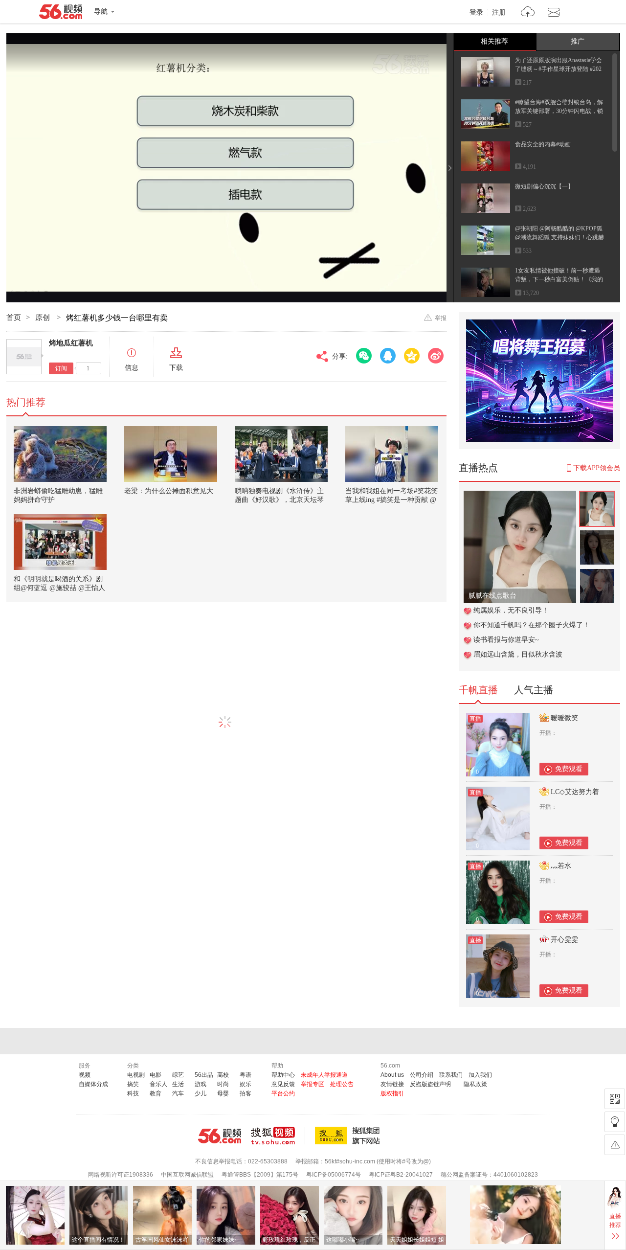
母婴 (223, 1093)
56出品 (204, 1074)
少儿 (200, 1093)
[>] (528, 13)
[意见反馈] (614, 1145)
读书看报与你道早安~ (506, 639)
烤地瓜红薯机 (71, 343)
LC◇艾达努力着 (575, 791)
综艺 (178, 1074)
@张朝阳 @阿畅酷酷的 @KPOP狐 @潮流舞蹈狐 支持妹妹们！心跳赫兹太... (559, 237)
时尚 (223, 1084)
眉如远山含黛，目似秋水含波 (517, 654)
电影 (155, 1074)
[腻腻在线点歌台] (520, 496)
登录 (476, 12)
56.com (60, 13)
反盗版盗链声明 (430, 1084)
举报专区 (312, 1084)
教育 (155, 1093)
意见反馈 (283, 1084)
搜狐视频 (278, 1135)
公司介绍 (421, 1074)
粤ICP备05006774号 (333, 1174)
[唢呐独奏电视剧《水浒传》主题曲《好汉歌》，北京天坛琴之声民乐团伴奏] (281, 454)
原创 (43, 317)
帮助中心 (283, 1074)
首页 (13, 317)
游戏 (200, 1084)
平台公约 (283, 1093)
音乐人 (158, 1084)
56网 (219, 1136)
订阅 (61, 368)
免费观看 (568, 769)
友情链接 (392, 1084)
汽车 (178, 1093)
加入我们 (480, 1074)
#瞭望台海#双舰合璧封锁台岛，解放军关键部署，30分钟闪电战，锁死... (559, 111)
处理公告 (342, 1084)
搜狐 (349, 1135)
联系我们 (451, 1074)
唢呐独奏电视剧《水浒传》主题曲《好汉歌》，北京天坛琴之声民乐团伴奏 (279, 499)
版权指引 (392, 1093)
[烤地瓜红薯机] (24, 356)
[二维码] (614, 1099)
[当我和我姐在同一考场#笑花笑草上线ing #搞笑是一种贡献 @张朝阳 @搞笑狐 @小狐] (391, 454)
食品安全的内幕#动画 (543, 144)
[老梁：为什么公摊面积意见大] (170, 454)
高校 (223, 1074)
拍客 (245, 1093)
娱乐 (245, 1084)
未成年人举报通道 (324, 1074)
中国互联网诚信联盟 (187, 1174)
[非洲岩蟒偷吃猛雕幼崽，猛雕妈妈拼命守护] (60, 454)
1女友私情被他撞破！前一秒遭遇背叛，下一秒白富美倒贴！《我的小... (559, 279)
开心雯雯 (564, 939)
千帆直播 (478, 689)
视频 (84, 1074)
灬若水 (561, 865)
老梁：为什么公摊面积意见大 (168, 491)
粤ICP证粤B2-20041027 (401, 1174)
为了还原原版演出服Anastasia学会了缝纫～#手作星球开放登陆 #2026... (558, 69)
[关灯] (614, 1122)
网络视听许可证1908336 (120, 1174)
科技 (133, 1093)
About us (392, 1074)
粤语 (245, 1074)
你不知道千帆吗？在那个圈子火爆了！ (531, 625)
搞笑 (133, 1084)
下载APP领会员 (596, 468)
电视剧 (136, 1074)
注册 (499, 12)
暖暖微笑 (564, 718)
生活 (178, 1084)
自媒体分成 (93, 1084)
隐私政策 (475, 1084)
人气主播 (533, 689)
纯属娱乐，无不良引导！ (511, 610)
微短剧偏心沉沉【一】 (544, 186)
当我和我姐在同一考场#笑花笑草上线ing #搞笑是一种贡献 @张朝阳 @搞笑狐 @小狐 (391, 499)
